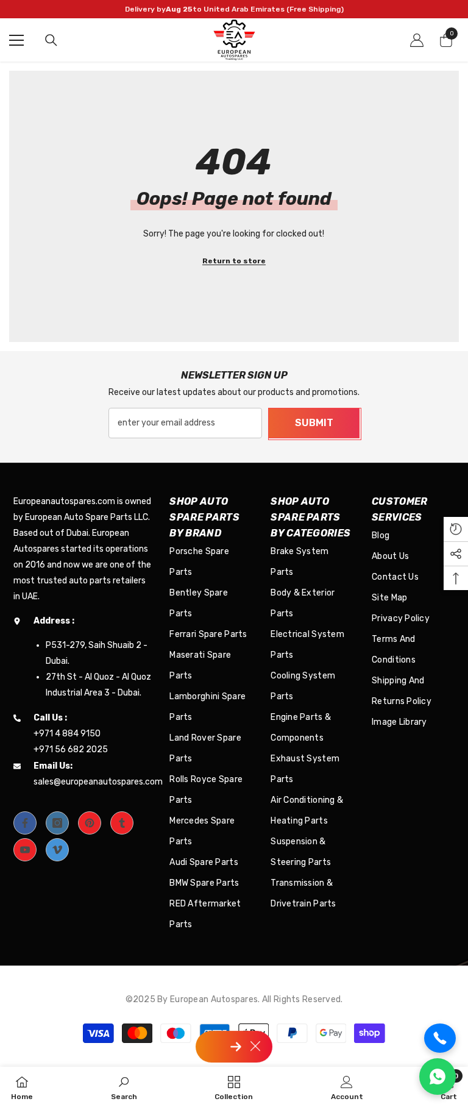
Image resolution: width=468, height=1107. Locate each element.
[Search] (51, 40)
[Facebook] (25, 823)
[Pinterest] (89, 823)
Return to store (234, 261)
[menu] (16, 40)
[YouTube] (25, 849)
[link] (124, 1087)
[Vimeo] (57, 849)
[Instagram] (57, 823)
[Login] (417, 40)
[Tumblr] (121, 823)
